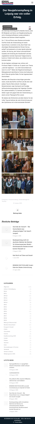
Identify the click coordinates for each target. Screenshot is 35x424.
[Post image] (6, 229)
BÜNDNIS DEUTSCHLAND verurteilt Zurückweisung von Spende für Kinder (19, 386)
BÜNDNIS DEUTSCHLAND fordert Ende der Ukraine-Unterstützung (23, 266)
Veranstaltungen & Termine (9, 28)
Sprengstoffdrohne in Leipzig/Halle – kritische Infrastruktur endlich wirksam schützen (19, 365)
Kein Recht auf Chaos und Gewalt (23, 255)
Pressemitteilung (7, 26)
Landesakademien (14, 372)
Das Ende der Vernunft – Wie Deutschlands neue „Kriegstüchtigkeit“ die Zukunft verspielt (22, 230)
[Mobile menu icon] (32, 3)
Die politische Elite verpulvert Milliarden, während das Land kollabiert (20, 379)
